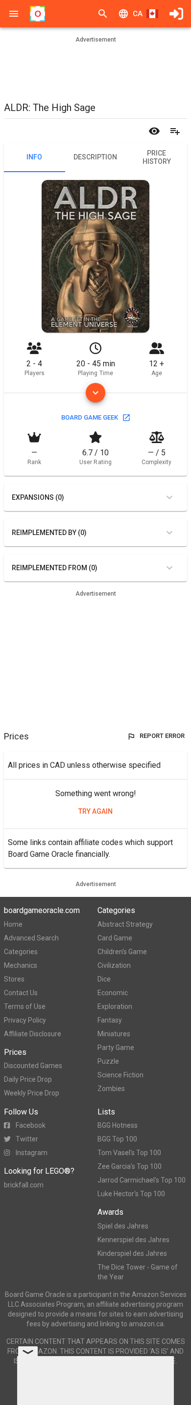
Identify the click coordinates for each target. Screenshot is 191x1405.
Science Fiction (120, 1075)
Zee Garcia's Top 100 (129, 1166)
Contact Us (21, 993)
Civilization (114, 965)
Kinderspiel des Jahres (132, 1253)
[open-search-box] (103, 13)
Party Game (115, 1047)
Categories (21, 952)
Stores (14, 979)
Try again (95, 811)
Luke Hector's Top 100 (131, 1194)
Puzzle (108, 1061)
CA (138, 13)
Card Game (114, 938)
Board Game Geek (89, 417)
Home (13, 924)
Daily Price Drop (28, 1079)
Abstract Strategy (125, 924)
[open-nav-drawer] (13, 13)
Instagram (32, 1153)
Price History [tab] (157, 157)
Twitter (27, 1139)
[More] (95, 392)
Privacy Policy (25, 1020)
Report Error (162, 735)
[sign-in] (176, 13)
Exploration (114, 1006)
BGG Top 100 (117, 1139)
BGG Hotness (117, 1125)
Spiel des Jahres (122, 1226)
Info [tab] (34, 157)
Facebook (31, 1125)
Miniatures (113, 1034)
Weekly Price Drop (31, 1093)
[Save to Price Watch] (154, 131)
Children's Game (122, 952)
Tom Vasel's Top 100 (129, 1153)
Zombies (111, 1089)
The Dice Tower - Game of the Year (137, 1272)
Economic (112, 993)
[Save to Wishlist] (175, 131)
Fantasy (109, 1020)
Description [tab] (95, 157)
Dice (104, 979)
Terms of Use (25, 1006)
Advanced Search (31, 938)
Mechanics (20, 965)
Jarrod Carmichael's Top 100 (141, 1180)
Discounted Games (33, 1066)
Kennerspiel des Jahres (133, 1240)
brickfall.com (24, 1185)
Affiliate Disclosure (32, 1034)
